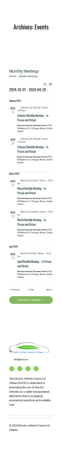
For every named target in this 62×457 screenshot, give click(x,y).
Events (12, 76)
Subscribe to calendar (29, 300)
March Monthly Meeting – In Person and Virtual (31, 190)
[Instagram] (28, 368)
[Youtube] (19, 368)
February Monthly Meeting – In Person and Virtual (32, 117)
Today (31, 289)
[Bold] (36, 368)
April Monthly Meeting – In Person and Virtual (34, 263)
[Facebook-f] (11, 368)
